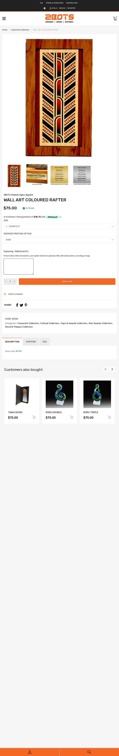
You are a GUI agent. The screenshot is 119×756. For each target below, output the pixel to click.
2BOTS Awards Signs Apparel (18, 195)
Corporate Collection (28, 323)
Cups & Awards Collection (74, 323)
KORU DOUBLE (54, 412)
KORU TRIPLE (90, 412)
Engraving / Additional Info (16, 251)
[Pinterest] (26, 305)
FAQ (41, 3)
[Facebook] (17, 305)
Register (71, 8)
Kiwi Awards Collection (100, 323)
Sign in (62, 8)
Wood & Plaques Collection (19, 326)
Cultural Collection (49, 323)
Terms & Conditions (54, 3)
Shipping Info (72, 3)
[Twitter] (21, 305)
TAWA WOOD (15, 412)
